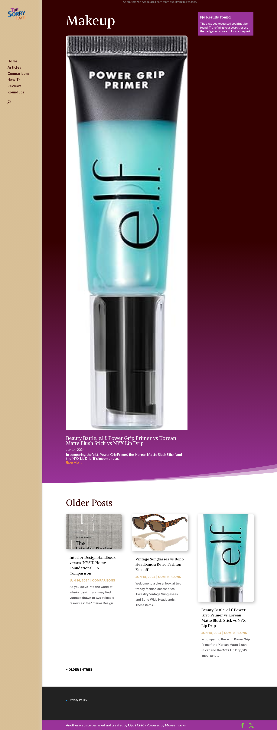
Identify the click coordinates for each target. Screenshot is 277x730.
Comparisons (19, 74)
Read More (74, 463)
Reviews (15, 86)
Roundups (16, 92)
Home (12, 61)
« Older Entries (79, 669)
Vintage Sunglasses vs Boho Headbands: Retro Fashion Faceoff (159, 564)
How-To (14, 80)
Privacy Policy (78, 699)
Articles (14, 67)
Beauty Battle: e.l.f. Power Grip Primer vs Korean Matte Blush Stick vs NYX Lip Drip (121, 440)
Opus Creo (136, 725)
